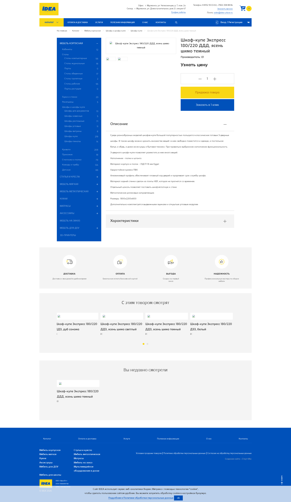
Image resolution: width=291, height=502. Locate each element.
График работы (178, 13)
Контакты (161, 22)
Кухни (63, 199)
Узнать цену (194, 65)
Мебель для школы (50, 475)
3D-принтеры (68, 235)
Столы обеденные (81, 74)
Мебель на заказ (70, 221)
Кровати (80, 150)
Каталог (49, 22)
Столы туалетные (81, 79)
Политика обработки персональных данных (184, 453)
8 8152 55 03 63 (209, 5)
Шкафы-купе (136, 31)
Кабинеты (80, 49)
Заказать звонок (225, 9)
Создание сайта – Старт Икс (238, 459)
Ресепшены (80, 102)
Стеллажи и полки (80, 160)
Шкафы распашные (81, 121)
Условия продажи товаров (149, 453)
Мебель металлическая (74, 191)
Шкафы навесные (81, 116)
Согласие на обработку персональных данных (229, 453)
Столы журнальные (81, 63)
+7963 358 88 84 (225, 5)
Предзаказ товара (207, 92)
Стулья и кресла (70, 177)
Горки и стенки (80, 97)
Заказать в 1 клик (207, 105)
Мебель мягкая (69, 184)
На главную (62, 31)
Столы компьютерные (81, 58)
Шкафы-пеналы (81, 141)
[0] (242, 9)
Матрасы (65, 206)
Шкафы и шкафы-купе (115, 31)
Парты (81, 68)
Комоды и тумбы (80, 165)
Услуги (99, 22)
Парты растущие (81, 89)
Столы (65, 55)
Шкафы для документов (81, 111)
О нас (145, 22)
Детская (80, 170)
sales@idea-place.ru (223, 13)
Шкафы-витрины (81, 131)
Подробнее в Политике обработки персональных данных (140, 498)
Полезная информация (122, 22)
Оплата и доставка (77, 22)
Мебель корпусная (92, 31)
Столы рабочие (81, 84)
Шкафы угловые (81, 126)
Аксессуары (67, 213)
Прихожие (80, 155)
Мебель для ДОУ (69, 228)
